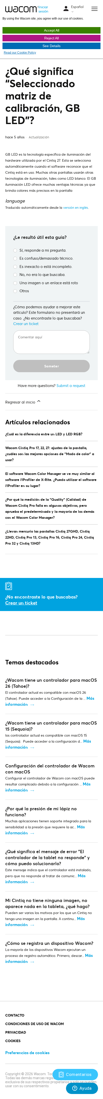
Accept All (51, 30)
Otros (24, 290)
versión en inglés (75, 208)
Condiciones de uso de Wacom (34, 1023)
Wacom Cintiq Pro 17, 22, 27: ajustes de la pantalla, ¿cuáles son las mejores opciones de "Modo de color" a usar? (49, 453)
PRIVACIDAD (15, 1032)
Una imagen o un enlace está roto (49, 282)
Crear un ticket (25, 323)
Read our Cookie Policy (20, 52)
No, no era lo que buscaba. (43, 274)
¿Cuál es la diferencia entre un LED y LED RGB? (43, 434)
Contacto (14, 1015)
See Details (51, 46)
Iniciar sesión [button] (43, 9)
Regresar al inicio (20, 402)
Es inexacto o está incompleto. (46, 266)
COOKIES (12, 1040)
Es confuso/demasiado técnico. (47, 258)
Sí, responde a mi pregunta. (43, 250)
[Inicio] (22, 9)
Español (77, 7)
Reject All (51, 38)
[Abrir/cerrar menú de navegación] (66, 9)
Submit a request (70, 385)
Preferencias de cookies (27, 1052)
